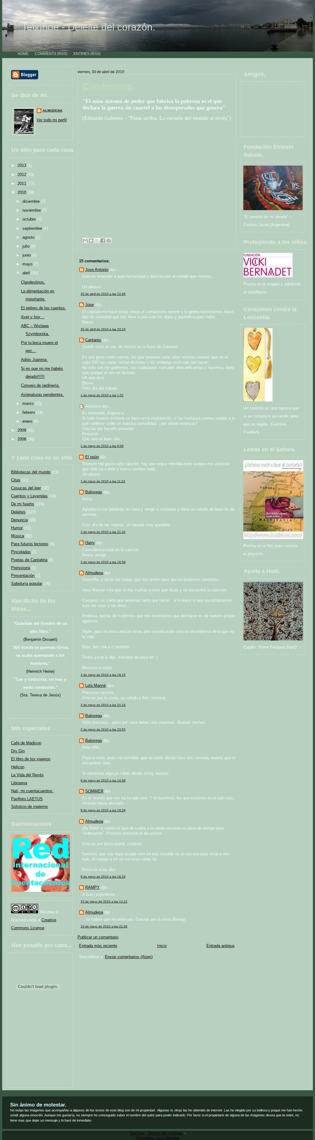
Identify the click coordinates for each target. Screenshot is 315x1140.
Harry (90, 542)
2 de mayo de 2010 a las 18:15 (103, 674)
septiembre (32, 228)
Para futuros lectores (29, 544)
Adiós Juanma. (34, 359)
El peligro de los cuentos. (43, 308)
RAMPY (92, 887)
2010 (22, 192)
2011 (22, 183)
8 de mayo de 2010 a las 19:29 (103, 810)
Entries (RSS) (87, 54)
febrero (29, 412)
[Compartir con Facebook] (103, 240)
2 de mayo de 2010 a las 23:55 (103, 729)
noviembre (32, 210)
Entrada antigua (220, 945)
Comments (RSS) (51, 54)
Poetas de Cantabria (29, 560)
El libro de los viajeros (30, 759)
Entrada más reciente (98, 945)
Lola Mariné (95, 685)
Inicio (162, 945)
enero (28, 421)
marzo (28, 403)
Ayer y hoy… (32, 317)
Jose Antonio (96, 269)
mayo (28, 264)
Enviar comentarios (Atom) (129, 956)
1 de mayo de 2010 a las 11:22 (103, 481)
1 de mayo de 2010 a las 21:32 (103, 532)
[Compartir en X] (97, 240)
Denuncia (19, 520)
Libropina (19, 783)
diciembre (31, 201)
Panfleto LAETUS (27, 799)
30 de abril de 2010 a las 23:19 (103, 329)
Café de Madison (26, 743)
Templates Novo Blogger (157, 1137)
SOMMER (94, 791)
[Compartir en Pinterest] (109, 240)
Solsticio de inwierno (29, 806)
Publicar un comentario (98, 937)
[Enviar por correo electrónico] (85, 240)
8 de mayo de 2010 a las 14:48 (103, 780)
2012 (22, 174)
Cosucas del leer (26, 488)
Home (23, 54)
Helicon (17, 767)
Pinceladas (21, 552)
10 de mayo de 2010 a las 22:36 (104, 926)
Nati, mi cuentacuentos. (32, 791)
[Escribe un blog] (91, 240)
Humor (17, 528)
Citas (15, 480)
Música (17, 536)
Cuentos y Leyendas (29, 496)
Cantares (93, 340)
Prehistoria (20, 568)
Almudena (52, 110)
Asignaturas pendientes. (42, 394)
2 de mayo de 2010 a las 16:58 (103, 562)
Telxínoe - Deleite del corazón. (88, 27)
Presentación (22, 575)
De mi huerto (22, 504)
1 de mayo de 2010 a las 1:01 (102, 395)
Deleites (18, 512)
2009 (22, 430)
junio (27, 255)
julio (26, 246)
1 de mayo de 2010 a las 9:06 (102, 446)
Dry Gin (18, 751)
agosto (29, 237)
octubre (29, 219)
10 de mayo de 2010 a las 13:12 (104, 901)
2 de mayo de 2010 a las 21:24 (103, 705)
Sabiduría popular (26, 583)
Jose (89, 304)
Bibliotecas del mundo (30, 472)
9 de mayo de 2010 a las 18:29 (103, 876)
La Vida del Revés (27, 775)
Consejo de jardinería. (40, 385)
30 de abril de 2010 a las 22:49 (103, 294)
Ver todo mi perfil (52, 120)
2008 (22, 439)
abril (26, 273)
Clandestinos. (33, 282)
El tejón (92, 457)
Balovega (93, 492)
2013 (22, 165)
